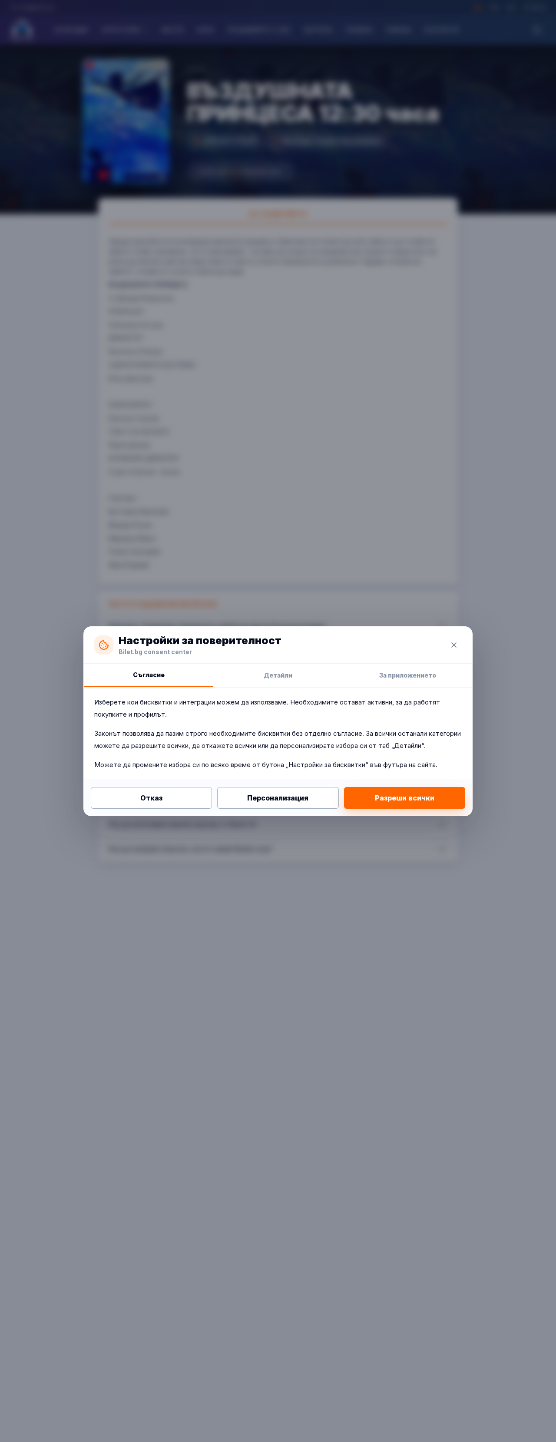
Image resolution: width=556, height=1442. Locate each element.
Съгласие (149, 674)
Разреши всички (404, 798)
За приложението (407, 675)
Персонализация (277, 798)
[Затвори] (454, 645)
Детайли (278, 675)
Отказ (151, 798)
